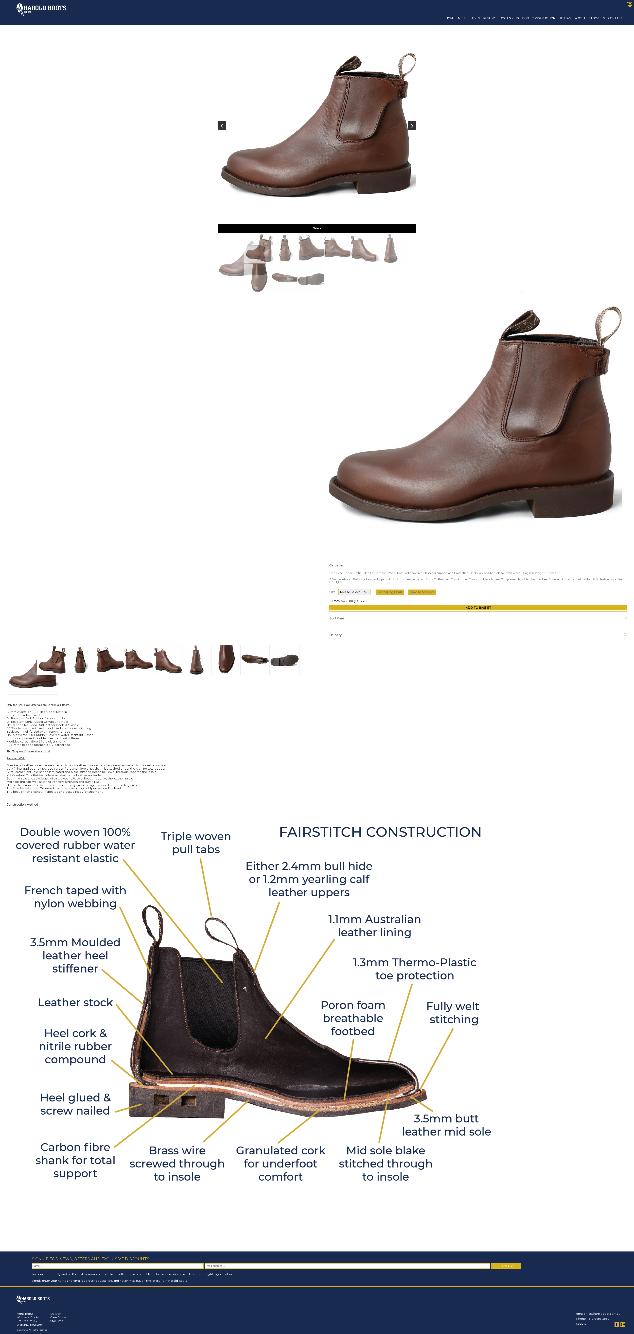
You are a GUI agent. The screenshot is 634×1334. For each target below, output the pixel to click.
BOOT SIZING (509, 18)
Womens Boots (28, 1317)
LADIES (475, 18)
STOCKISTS (597, 18)
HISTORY (565, 18)
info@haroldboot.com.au (603, 1313)
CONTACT (615, 18)
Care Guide (58, 1317)
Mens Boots (25, 1313)
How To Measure (422, 592)
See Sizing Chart (390, 592)
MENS (462, 18)
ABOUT (580, 18)
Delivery (56, 1313)
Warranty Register (29, 1324)
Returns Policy (27, 1321)
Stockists (56, 1321)
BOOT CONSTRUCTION (538, 18)
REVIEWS (489, 18)
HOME (450, 18)
